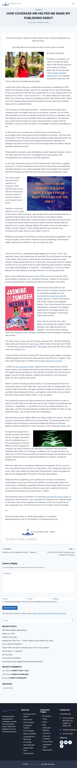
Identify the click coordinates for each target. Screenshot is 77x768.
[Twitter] (66, 742)
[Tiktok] (70, 742)
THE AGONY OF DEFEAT (11, 658)
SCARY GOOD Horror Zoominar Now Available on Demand (61, 552)
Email (30, 599)
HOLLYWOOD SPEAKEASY (12, 644)
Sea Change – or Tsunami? (12, 651)
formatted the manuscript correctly (51, 296)
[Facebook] (61, 742)
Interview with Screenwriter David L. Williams (19, 550)
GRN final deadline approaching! (14, 630)
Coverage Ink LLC (34, 764)
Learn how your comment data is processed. (49, 613)
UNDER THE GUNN (9, 637)
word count (34, 344)
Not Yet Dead (7, 655)
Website (56, 599)
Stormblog (38, 9)
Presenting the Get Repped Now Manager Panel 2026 (22, 662)
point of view (34, 276)
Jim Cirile (33, 22)
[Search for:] (38, 620)
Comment (7, 573)
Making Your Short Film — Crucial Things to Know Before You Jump (27, 641)
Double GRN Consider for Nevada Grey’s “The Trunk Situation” (25, 648)
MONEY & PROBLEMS (20, 674)
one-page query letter (25, 367)
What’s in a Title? (8, 634)
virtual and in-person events (57, 497)
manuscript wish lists (53, 361)
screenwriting (31, 539)
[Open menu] (73, 3)
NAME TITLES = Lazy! (20, 671)
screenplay (21, 539)
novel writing (10, 539)
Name (6, 599)
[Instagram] (61, 746)
